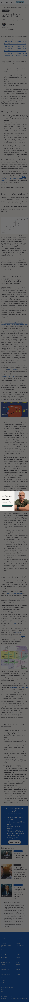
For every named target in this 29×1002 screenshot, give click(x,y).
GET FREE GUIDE (7, 505)
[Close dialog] (28, 491)
